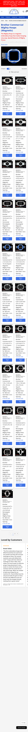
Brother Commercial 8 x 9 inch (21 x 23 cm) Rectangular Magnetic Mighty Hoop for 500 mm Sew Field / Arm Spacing (7, 471)
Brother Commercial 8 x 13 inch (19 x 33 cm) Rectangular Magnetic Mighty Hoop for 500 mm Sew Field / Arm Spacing (7, 429)
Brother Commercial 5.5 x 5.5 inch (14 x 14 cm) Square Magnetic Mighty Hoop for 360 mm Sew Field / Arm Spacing (7, 265)
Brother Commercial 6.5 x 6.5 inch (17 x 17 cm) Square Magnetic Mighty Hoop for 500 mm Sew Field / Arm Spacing (20, 347)
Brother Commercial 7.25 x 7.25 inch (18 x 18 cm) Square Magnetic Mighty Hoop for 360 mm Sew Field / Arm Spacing (7, 387)
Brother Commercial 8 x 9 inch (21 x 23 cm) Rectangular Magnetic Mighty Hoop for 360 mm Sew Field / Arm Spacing (20, 429)
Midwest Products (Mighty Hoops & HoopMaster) (7, 88)
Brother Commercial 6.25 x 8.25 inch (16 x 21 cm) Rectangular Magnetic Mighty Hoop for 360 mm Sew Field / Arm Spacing (7, 306)
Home (2, 17)
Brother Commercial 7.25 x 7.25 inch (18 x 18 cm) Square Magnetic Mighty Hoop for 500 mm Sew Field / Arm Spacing (20, 387)
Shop (6, 20)
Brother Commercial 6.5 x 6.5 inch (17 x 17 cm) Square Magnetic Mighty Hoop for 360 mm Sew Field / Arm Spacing (7, 347)
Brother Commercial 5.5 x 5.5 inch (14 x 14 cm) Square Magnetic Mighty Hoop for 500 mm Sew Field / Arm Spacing (20, 265)
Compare (3, 68)
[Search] (23, 11)
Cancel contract (21, 727)
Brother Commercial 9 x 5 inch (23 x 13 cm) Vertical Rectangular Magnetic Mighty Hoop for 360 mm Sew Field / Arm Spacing (7, 513)
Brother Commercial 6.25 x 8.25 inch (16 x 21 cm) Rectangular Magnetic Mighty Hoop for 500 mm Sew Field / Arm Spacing (20, 306)
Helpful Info (22, 17)
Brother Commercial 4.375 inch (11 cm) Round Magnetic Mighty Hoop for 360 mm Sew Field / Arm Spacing (7, 182)
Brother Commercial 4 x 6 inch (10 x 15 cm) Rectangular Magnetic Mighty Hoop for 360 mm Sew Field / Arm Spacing (7, 99)
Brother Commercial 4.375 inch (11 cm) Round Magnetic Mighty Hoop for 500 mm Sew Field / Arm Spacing (20, 182)
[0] (26, 11)
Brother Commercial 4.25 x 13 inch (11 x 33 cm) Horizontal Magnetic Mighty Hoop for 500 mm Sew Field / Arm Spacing (20, 99)
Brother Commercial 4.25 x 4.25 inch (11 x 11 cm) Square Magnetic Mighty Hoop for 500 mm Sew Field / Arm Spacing (20, 141)
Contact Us (14, 17)
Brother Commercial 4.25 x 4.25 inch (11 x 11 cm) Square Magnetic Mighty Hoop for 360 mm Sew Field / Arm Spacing (7, 141)
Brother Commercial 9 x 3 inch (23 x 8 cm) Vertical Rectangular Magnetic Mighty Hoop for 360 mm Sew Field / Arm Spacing (20, 471)
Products (8, 17)
